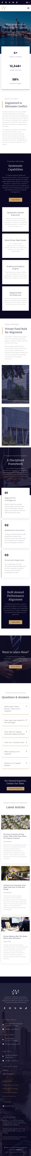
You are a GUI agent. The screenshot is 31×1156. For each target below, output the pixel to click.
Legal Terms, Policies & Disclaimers (15, 1152)
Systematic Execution (11, 1085)
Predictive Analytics (10, 1092)
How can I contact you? (14, 742)
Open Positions (8, 1074)
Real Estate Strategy (10, 1089)
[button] (28, 8)
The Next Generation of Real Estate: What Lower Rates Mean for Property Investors (14, 836)
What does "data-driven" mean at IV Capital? (12, 709)
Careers (5, 1070)
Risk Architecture (9, 1096)
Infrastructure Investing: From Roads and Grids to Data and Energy (14, 887)
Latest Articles (15, 807)
